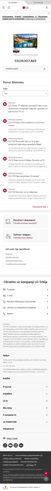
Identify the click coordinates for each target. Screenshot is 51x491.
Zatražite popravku (12, 257)
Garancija (9, 254)
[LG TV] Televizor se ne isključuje (22, 191)
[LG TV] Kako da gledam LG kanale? (23, 176)
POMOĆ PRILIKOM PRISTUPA (13, 465)
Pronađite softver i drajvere (23, 237)
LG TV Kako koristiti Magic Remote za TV (26, 160)
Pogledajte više (39, 207)
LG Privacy (30, 465)
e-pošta (6, 378)
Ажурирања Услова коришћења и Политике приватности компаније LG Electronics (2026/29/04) (24, 18)
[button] (25, 393)
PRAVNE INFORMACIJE (29, 462)
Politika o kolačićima (31, 458)
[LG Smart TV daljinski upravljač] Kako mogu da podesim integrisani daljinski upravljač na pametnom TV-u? (27, 108)
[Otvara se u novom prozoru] (5, 445)
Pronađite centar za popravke (16, 264)
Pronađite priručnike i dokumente (25, 223)
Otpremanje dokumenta (14, 260)
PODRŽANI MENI (12, 69)
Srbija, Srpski (12, 438)
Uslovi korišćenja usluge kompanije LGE (28, 455)
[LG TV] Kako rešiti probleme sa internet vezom (26, 124)
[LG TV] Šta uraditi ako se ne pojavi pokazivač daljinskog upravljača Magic (25, 143)
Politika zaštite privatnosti (12, 458)
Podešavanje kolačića (10, 462)
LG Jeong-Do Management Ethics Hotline (24, 487)
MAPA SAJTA (7, 455)
